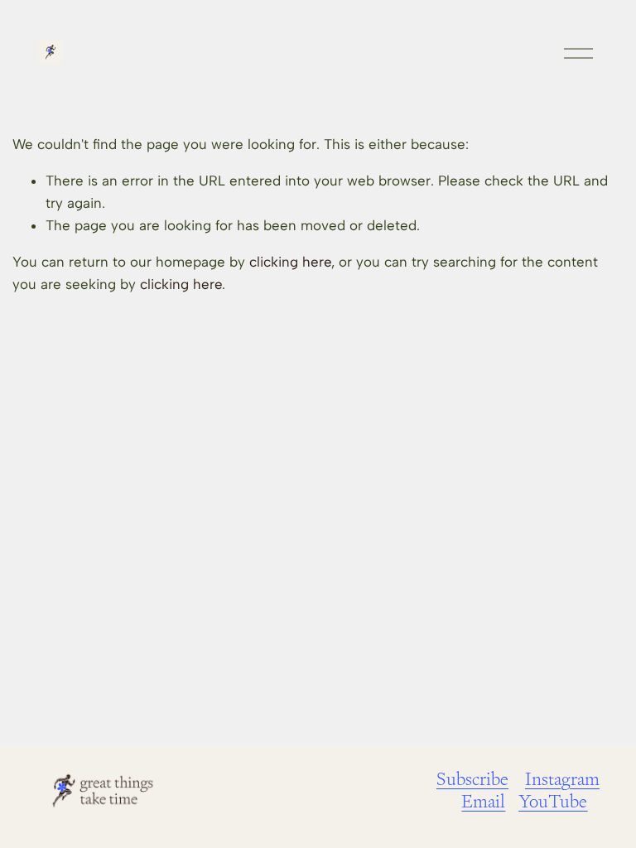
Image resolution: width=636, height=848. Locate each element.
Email (483, 801)
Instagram (562, 779)
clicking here (290, 261)
